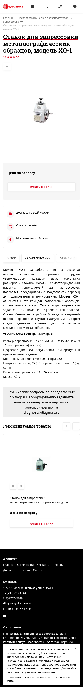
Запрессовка (11, 21)
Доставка (9, 570)
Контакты (43, 565)
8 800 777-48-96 (13, 598)
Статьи (37, 570)
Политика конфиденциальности (28, 677)
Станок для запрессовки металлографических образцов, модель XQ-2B (39, 502)
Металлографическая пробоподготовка (43, 18)
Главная (8, 565)
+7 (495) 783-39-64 (14, 593)
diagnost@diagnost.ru (17, 603)
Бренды (58, 565)
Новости (24, 570)
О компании (25, 565)
